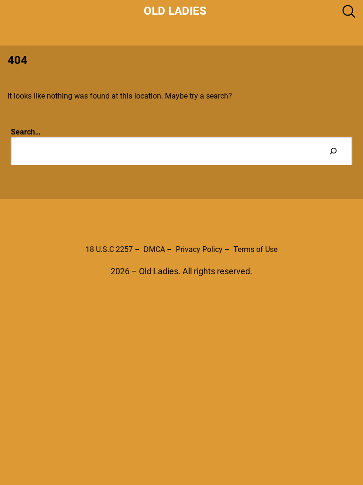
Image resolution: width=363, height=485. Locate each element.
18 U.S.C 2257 (109, 249)
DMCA (154, 249)
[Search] (333, 150)
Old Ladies (175, 11)
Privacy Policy (199, 249)
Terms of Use (255, 249)
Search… (26, 131)
